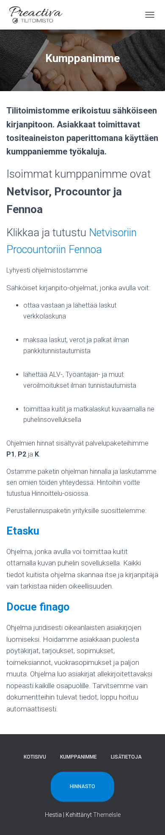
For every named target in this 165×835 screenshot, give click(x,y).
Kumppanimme (78, 757)
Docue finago (37, 607)
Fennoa (85, 249)
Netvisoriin (113, 233)
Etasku (22, 531)
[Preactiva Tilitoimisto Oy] (39, 14)
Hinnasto (82, 786)
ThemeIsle (107, 814)
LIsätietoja (126, 757)
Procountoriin (36, 249)
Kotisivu (35, 757)
